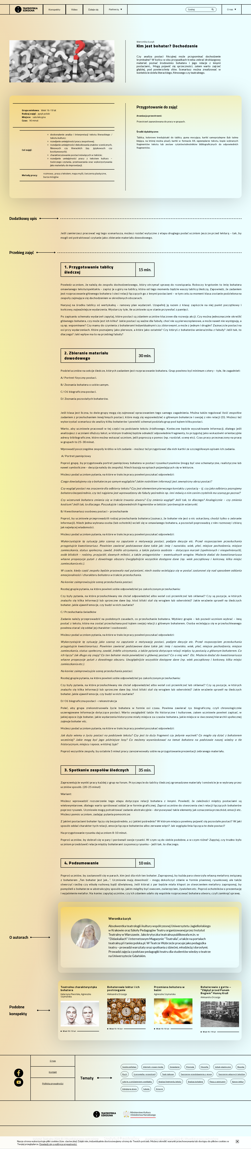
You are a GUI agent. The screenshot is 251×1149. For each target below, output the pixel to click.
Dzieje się (93, 9)
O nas (53, 1061)
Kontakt (53, 1072)
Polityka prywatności (52, 1083)
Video (74, 9)
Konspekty (54, 9)
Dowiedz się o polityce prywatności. (58, 1144)
